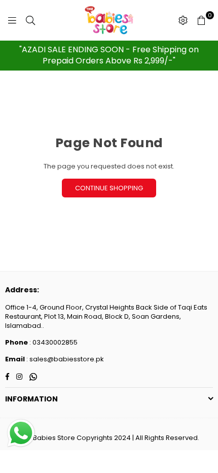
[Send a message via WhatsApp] (21, 433)
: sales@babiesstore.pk (64, 359)
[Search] (30, 20)
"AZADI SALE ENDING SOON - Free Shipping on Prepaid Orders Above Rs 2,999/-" (109, 55)
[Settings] (183, 20)
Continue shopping (109, 188)
